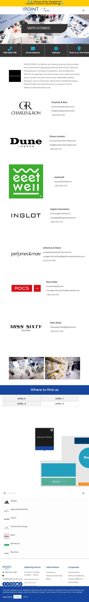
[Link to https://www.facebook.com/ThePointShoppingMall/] (4, 584)
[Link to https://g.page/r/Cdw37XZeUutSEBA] (11, 584)
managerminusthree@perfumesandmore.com (63, 256)
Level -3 (59, 404)
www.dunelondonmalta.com (63, 141)
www (48, 286)
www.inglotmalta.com (60, 213)
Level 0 (21, 399)
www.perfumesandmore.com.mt (56, 252)
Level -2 (21, 404)
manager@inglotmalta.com (63, 218)
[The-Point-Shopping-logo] (31, 10)
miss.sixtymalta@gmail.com (63, 327)
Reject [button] (25, 597)
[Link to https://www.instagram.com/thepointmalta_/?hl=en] (8, 584)
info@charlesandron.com (63, 111)
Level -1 (59, 399)
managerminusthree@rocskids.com (63, 290)
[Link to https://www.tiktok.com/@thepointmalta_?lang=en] (20, 584)
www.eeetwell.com (63, 181)
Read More (7, 597)
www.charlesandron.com (62, 107)
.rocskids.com (57, 286)
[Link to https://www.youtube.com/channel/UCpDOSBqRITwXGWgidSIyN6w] (17, 584)
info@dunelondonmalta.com (63, 145)
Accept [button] (17, 597)
